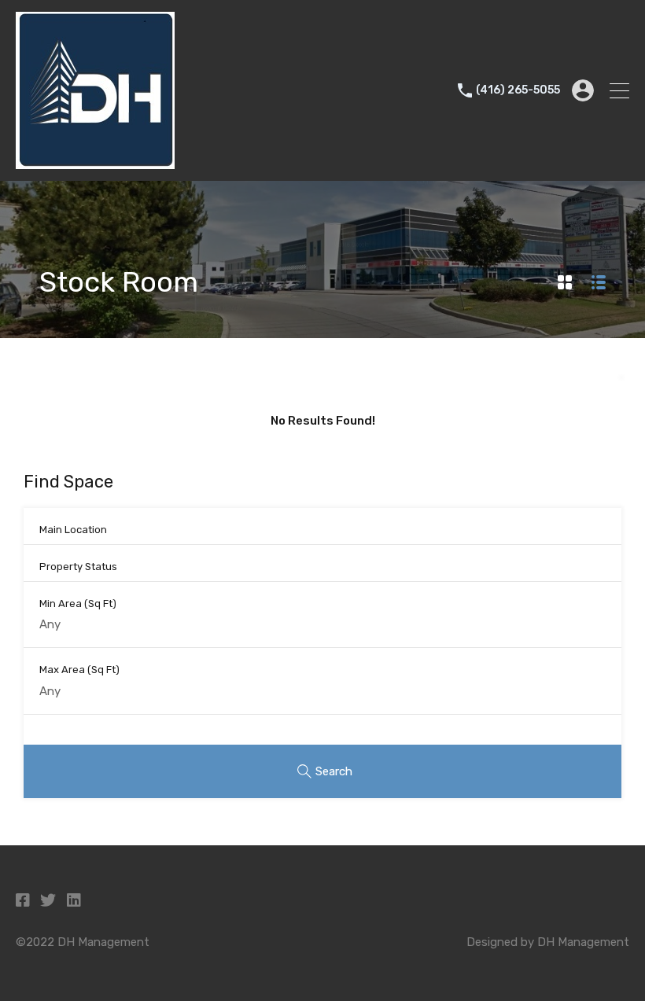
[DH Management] (95, 162)
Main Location (73, 529)
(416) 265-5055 (518, 90)
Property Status (78, 566)
